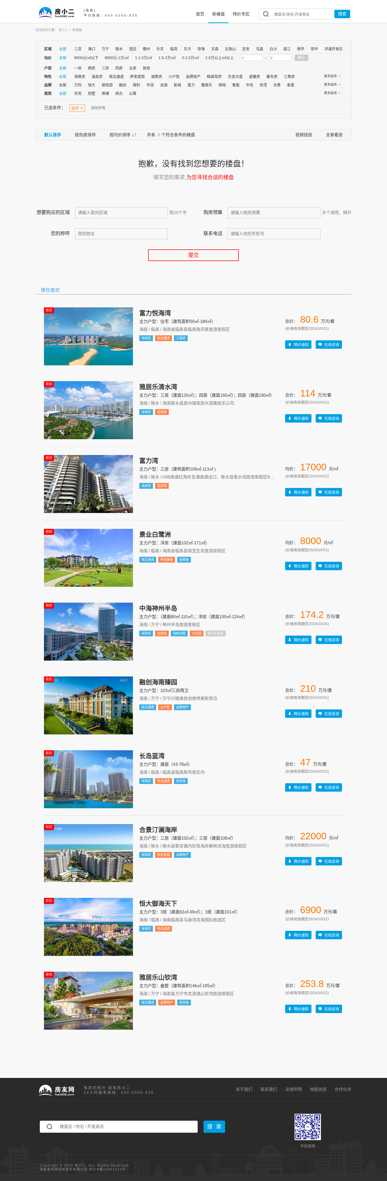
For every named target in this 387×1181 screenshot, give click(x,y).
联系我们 (268, 1089)
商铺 (105, 93)
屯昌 (259, 49)
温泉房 (97, 76)
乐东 (160, 49)
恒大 (91, 85)
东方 (187, 49)
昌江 (287, 49)
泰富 (290, 85)
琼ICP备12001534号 (107, 1169)
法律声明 (293, 1089)
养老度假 (137, 76)
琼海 (201, 49)
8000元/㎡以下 (86, 58)
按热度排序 (85, 135)
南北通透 (116, 76)
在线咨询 (331, 344)
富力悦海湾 (155, 313)
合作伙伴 (343, 1089)
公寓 (132, 93)
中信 (249, 85)
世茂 (263, 85)
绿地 (222, 85)
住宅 (78, 93)
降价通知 (301, 344)
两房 (91, 68)
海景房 (79, 76)
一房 (78, 68)
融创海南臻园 (158, 682)
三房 (105, 68)
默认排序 (52, 135)
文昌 (215, 49)
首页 (200, 14)
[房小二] (56, 12)
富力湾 (148, 461)
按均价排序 (120, 135)
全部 (62, 49)
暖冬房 (271, 76)
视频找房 (303, 135)
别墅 (91, 93)
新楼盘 (218, 14)
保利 (136, 85)
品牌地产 (193, 76)
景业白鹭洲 (155, 534)
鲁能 (236, 85)
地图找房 (318, 1089)
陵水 (119, 49)
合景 (277, 85)
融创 (122, 85)
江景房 (289, 76)
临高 (173, 49)
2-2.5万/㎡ (190, 58)
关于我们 (244, 1089)
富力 (191, 85)
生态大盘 (235, 76)
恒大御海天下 (158, 904)
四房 (119, 68)
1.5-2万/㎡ (167, 58)
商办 (119, 93)
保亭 (300, 49)
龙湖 (163, 85)
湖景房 (156, 76)
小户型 (174, 76)
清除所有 (98, 108)
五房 (132, 68)
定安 (246, 49)
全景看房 (334, 135)
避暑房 (254, 76)
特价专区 (241, 14)
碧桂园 (107, 85)
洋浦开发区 (333, 49)
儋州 (146, 49)
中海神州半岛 (158, 608)
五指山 (230, 49)
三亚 (78, 49)
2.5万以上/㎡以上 (219, 58)
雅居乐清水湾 (158, 387)
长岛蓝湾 (152, 756)
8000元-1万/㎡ (117, 58)
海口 (91, 49)
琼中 (314, 49)
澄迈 (132, 49)
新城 (177, 85)
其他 (146, 68)
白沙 (273, 49)
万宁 (105, 49)
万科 (78, 85)
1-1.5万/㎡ (143, 58)
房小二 (63, 30)
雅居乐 (206, 85)
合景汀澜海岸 (158, 830)
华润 (150, 85)
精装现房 (214, 76)
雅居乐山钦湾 (158, 977)
